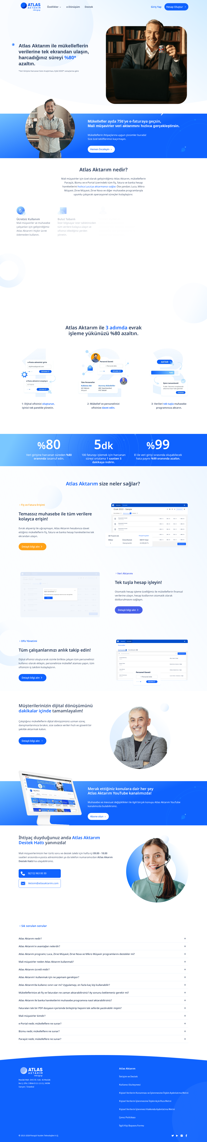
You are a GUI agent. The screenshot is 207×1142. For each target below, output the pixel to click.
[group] (54, 7)
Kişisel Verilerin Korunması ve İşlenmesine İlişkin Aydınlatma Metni (153, 1092)
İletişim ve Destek (128, 1076)
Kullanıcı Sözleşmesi (129, 1084)
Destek (89, 6)
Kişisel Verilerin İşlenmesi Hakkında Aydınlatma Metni (147, 1109)
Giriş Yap (156, 6)
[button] (45, 114)
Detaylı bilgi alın (31, 546)
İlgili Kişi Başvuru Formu (131, 1125)
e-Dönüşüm (73, 6)
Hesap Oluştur (174, 6)
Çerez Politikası (127, 1117)
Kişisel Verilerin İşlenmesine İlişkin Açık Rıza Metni (145, 1100)
